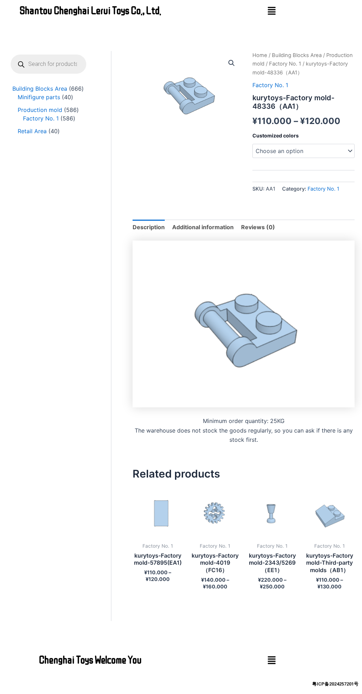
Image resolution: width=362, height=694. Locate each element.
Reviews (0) (258, 227)
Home (259, 55)
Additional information (203, 227)
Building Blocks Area (297, 55)
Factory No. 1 (285, 64)
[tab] (149, 227)
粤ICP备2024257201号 (335, 684)
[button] (271, 11)
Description (149, 227)
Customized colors (275, 135)
